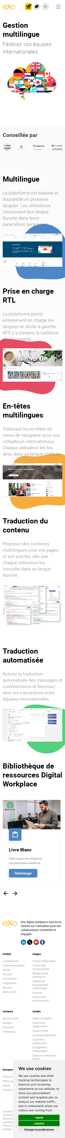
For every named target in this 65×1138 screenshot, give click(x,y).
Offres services (11, 1081)
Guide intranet (40, 1030)
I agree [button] (39, 1117)
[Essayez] (28, 6)
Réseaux (7, 1023)
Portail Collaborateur (44, 961)
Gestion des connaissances (40, 967)
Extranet (37, 992)
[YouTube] (36, 943)
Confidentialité (11, 1115)
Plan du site (9, 1125)
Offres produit (10, 1076)
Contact (7, 1129)
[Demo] (37, 6)
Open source (10, 992)
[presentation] (5, 893)
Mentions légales (12, 1118)
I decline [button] (39, 1123)
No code (7, 974)
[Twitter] (29, 943)
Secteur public (10, 1018)
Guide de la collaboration (39, 1041)
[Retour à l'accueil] (9, 8)
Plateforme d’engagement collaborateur (40, 985)
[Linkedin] (23, 943)
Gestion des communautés (40, 998)
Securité (7, 987)
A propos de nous (12, 1090)
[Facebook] (42, 943)
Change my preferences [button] (39, 1129)
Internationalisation (14, 965)
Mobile (6, 969)
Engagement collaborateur (39, 1049)
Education (8, 1027)
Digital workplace (42, 1018)
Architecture (9, 978)
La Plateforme (10, 961)
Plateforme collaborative (39, 1024)
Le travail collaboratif (44, 1035)
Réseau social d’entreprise (40, 975)
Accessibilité (9, 1122)
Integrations (9, 983)
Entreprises (9, 1031)
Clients (6, 1085)
